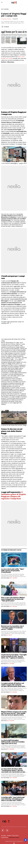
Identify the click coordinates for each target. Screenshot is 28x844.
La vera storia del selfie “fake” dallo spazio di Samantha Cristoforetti (12, 570)
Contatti (9, 835)
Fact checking (5, 9)
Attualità (9, 635)
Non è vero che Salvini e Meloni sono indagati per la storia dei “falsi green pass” (13, 599)
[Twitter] (6, 829)
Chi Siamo (3, 835)
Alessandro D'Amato (6, 19)
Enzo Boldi (3, 635)
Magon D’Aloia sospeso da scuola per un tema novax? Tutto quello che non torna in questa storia (14, 713)
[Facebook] (1, 829)
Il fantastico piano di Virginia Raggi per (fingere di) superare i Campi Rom (13, 495)
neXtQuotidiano (5, 577)
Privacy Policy (15, 835)
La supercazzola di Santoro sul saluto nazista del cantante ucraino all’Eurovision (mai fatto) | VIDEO (14, 684)
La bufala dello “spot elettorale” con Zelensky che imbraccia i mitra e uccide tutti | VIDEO (13, 799)
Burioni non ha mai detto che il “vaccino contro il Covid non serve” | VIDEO (12, 627)
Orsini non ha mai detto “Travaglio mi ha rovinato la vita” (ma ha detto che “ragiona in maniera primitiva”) (14, 656)
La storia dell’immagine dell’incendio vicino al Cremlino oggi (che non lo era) (13, 741)
